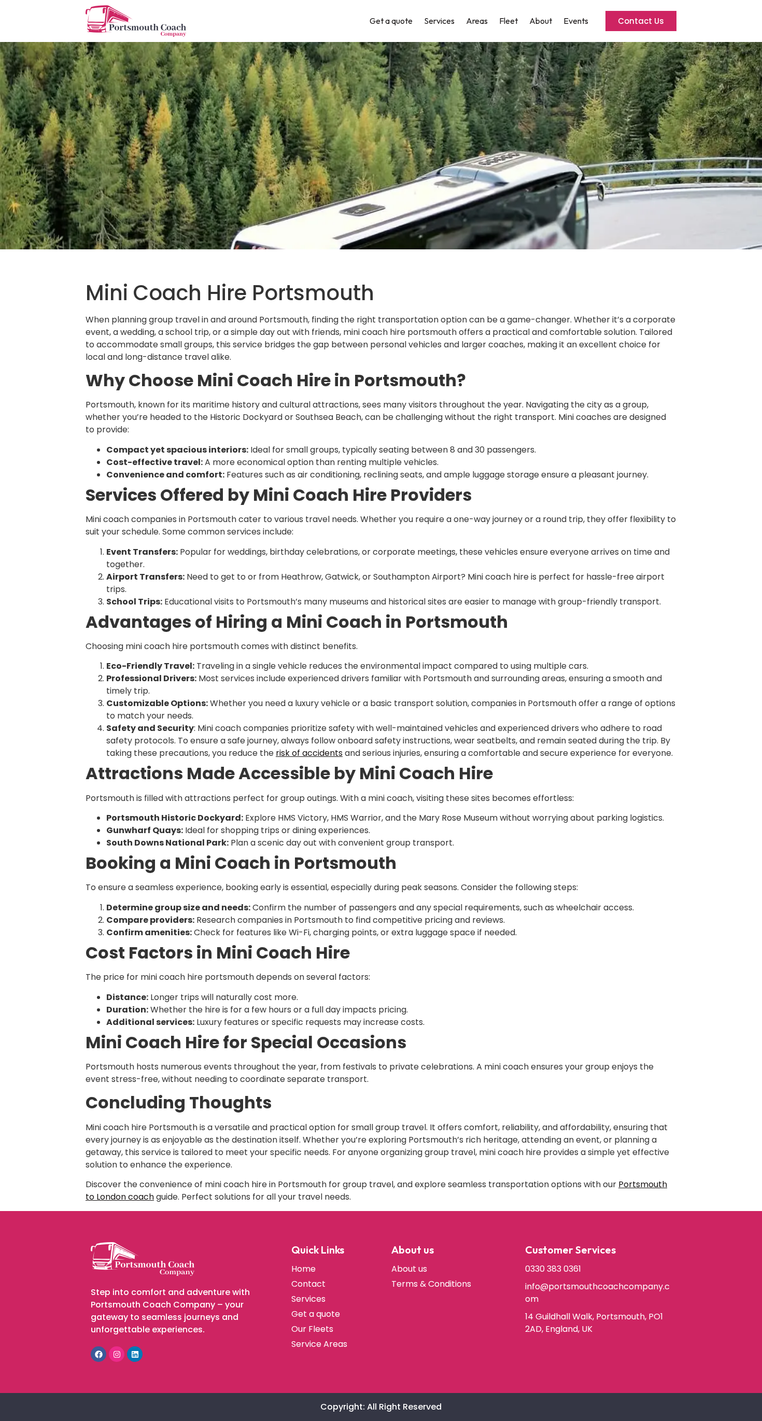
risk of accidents (309, 753)
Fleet (508, 21)
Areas (477, 21)
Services (439, 21)
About (540, 21)
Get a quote (391, 21)
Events (575, 21)
